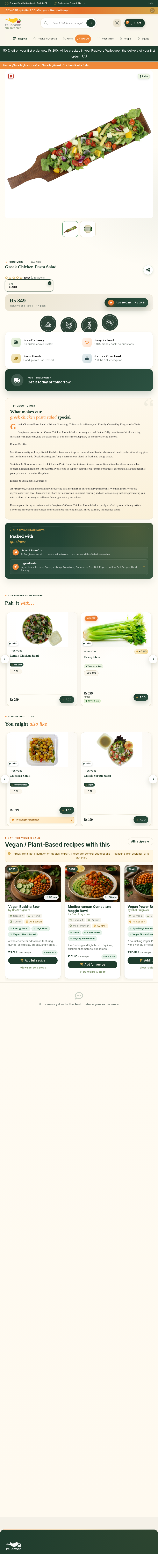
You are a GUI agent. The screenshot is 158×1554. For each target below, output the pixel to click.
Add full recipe (35, 960)
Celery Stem (18, 656)
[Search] (90, 23)
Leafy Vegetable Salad (98, 655)
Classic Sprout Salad (23, 775)
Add (69, 697)
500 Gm (17, 672)
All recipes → (140, 841)
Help (150, 3)
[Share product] (148, 270)
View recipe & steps (33, 967)
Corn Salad (91, 775)
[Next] (153, 659)
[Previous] (4, 659)
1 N (90, 670)
